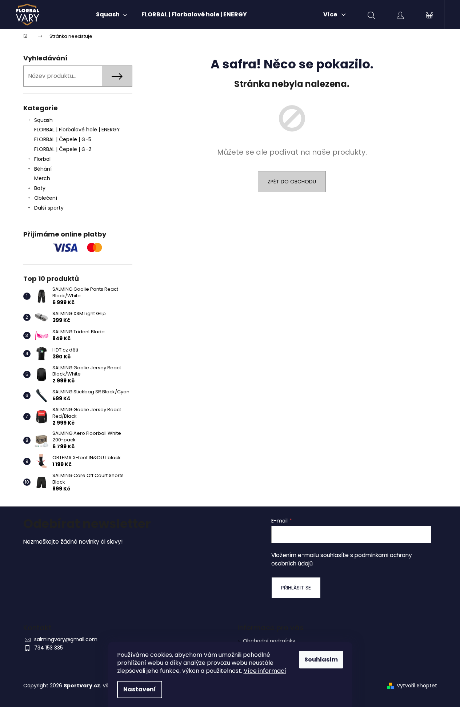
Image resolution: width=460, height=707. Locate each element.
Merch (42, 178)
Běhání (43, 168)
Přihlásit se (296, 587)
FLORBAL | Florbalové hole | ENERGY (77, 129)
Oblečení (45, 198)
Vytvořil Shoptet (417, 685)
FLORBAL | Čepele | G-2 (62, 149)
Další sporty (49, 207)
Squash (43, 120)
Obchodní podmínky (269, 640)
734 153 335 (48, 647)
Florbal (42, 159)
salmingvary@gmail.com (65, 639)
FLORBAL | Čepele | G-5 (62, 139)
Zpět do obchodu (292, 181)
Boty (39, 188)
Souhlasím (321, 659)
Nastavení (139, 689)
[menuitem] (111, 14)
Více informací (265, 671)
